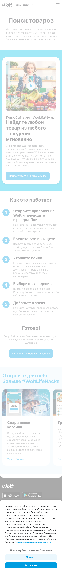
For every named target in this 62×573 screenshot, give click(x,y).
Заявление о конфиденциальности (33, 542)
